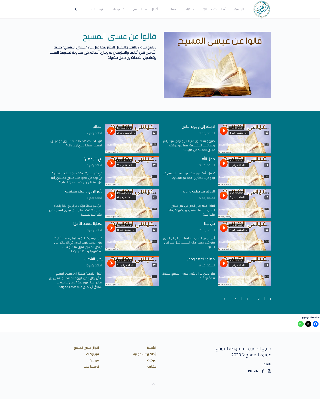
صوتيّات (189, 9)
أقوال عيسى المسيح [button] (145, 9)
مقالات (171, 9)
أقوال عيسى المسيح (86, 347)
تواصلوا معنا (95, 9)
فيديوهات (118, 9)
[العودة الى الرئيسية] (262, 9)
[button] (77, 9)
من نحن (94, 360)
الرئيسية (239, 9)
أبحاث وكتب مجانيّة (214, 9)
